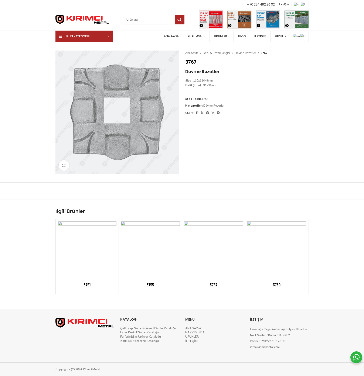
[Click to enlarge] (64, 165)
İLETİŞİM (191, 340)
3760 (276, 284)
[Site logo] (82, 19)
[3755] (150, 250)
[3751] (87, 250)
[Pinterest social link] (207, 113)
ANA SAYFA (193, 328)
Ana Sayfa (191, 53)
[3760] (276, 250)
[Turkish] (303, 4)
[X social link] (202, 113)
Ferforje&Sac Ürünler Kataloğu (140, 336)
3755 (150, 284)
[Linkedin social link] (212, 113)
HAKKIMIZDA (195, 332)
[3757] (213, 250)
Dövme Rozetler (245, 53)
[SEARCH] (179, 19)
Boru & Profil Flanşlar (216, 53)
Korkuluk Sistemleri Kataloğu (139, 340)
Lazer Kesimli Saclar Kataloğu (139, 332)
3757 (213, 284)
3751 (87, 284)
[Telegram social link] (218, 113)
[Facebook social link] (196, 113)
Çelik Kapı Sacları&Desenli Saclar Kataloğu (148, 328)
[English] (297, 4)
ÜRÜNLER (192, 336)
